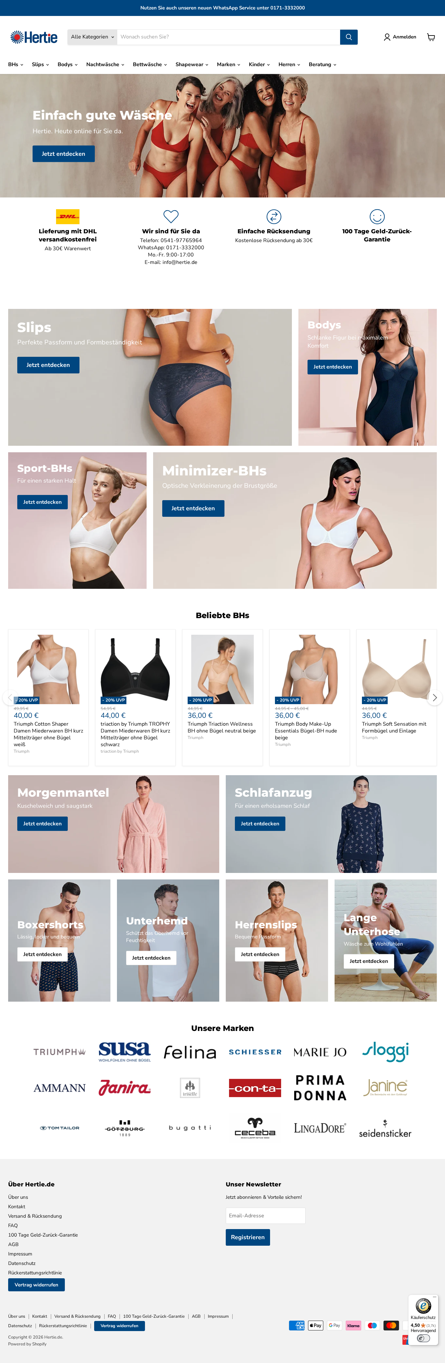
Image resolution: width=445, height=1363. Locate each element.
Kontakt (16, 1206)
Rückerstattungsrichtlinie (35, 1272)
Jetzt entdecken (63, 153)
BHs (14, 64)
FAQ (13, 1225)
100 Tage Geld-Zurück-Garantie (43, 1235)
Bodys (66, 64)
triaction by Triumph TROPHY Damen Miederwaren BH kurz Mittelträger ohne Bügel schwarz (135, 734)
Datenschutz (22, 1263)
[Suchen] (349, 37)
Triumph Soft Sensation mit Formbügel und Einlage (394, 727)
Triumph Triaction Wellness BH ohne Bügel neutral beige (222, 727)
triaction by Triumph (120, 751)
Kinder (257, 64)
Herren (287, 64)
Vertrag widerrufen (36, 1285)
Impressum (20, 1254)
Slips (38, 64)
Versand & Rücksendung (35, 1216)
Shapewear (190, 64)
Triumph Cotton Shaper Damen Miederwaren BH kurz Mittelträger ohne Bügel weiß (48, 734)
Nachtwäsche (103, 64)
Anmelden (404, 37)
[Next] (434, 697)
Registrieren (248, 1237)
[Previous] (10, 697)
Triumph (21, 751)
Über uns (18, 1197)
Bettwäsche (148, 64)
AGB (13, 1244)
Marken (227, 64)
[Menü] (434, 1298)
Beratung (321, 64)
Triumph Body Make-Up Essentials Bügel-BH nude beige (306, 730)
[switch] (423, 1338)
